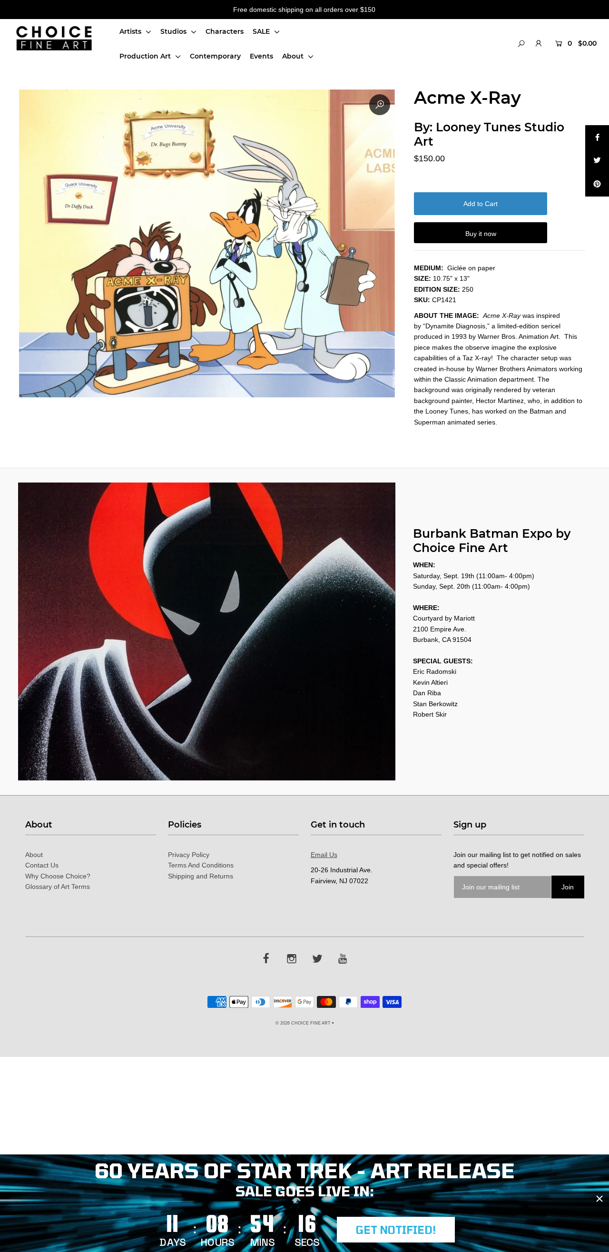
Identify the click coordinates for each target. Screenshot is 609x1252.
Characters (225, 31)
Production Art (146, 56)
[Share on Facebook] (597, 137)
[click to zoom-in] (379, 104)
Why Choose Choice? (57, 876)
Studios (174, 31)
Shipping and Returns (200, 876)
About (293, 56)
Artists (131, 31)
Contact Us (42, 865)
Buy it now (480, 233)
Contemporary (215, 56)
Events (261, 56)
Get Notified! (396, 1229)
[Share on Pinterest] (597, 185)
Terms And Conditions (201, 865)
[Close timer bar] (599, 1199)
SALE (262, 31)
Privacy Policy (188, 854)
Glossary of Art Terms (57, 886)
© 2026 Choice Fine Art (303, 1023)
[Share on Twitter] (597, 161)
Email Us (324, 854)
